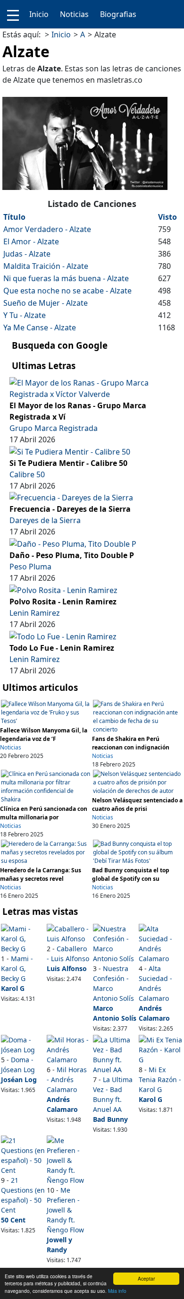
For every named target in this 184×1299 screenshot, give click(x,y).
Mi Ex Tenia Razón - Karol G (160, 1079)
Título (14, 217)
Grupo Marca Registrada (53, 428)
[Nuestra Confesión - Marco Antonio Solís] (115, 942)
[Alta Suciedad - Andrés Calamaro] (161, 942)
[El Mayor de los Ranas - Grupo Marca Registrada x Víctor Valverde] (92, 387)
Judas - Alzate (26, 254)
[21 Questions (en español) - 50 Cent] (23, 1154)
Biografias (118, 14)
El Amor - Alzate (31, 241)
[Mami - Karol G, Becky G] (23, 937)
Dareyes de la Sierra (45, 520)
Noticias (74, 14)
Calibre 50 (27, 474)
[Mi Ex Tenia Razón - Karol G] (161, 1048)
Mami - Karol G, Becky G (17, 968)
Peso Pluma (30, 566)
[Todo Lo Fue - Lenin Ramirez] (63, 635)
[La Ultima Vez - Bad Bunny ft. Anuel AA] (115, 1053)
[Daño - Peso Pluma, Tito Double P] (72, 543)
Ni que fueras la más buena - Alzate (66, 278)
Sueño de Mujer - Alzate (45, 303)
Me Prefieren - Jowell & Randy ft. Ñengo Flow (65, 1210)
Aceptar (146, 1278)
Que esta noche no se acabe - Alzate (67, 290)
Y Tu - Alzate (24, 315)
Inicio (39, 14)
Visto (167, 217)
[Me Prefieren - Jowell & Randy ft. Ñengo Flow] (69, 1159)
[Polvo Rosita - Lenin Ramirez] (63, 589)
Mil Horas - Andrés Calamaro (67, 1079)
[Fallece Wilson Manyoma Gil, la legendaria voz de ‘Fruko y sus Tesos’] (46, 712)
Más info (117, 1290)
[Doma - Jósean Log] (23, 1043)
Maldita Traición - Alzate (45, 266)
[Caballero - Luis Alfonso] (69, 932)
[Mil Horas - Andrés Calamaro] (69, 1048)
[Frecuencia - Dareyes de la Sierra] (71, 497)
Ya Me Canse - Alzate (39, 327)
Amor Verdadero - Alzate (47, 229)
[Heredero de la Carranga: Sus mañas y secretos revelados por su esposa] (46, 852)
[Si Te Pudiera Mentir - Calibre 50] (69, 451)
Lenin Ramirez (34, 613)
